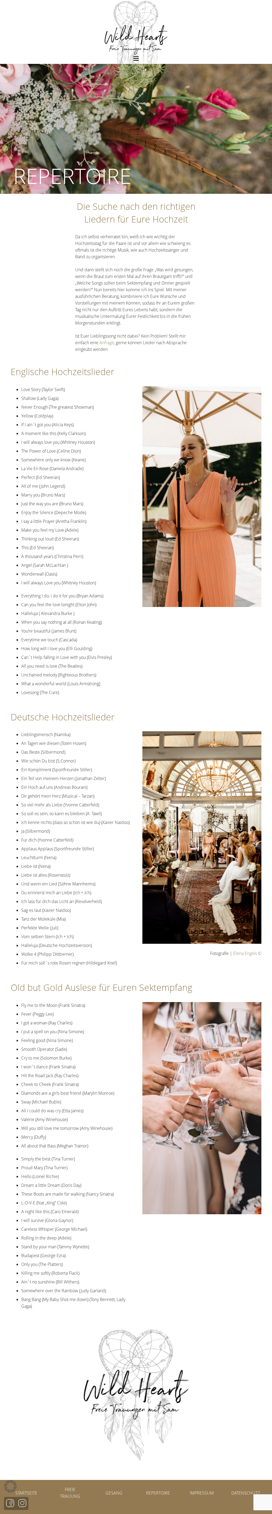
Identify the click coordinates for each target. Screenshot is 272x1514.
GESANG (113, 1493)
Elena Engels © (247, 953)
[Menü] (136, 58)
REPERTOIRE (158, 1493)
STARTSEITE (26, 1493)
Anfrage (106, 343)
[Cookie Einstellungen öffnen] (10, 1491)
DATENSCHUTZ (245, 1493)
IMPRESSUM (202, 1493)
